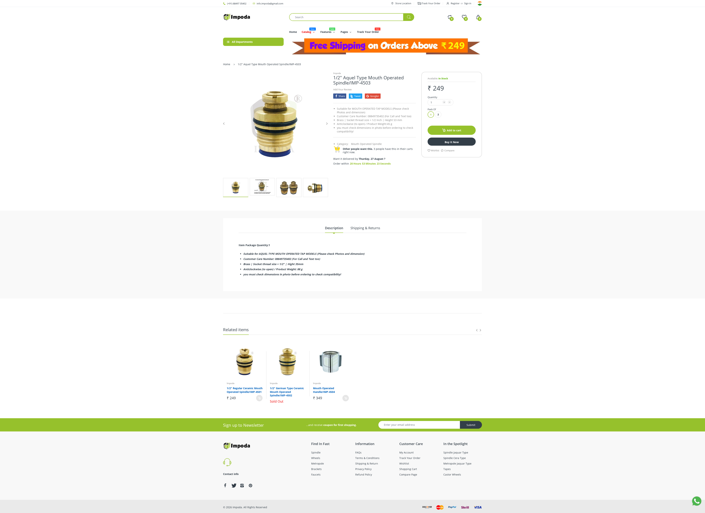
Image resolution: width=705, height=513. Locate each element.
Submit (471, 425)
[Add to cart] (259, 398)
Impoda (337, 73)
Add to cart (454, 130)
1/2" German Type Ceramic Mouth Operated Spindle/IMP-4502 (287, 391)
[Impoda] (237, 17)
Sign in (467, 3)
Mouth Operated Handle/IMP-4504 (324, 390)
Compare (449, 150)
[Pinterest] (250, 485)
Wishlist (435, 150)
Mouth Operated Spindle (366, 144)
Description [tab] (334, 228)
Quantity (432, 97)
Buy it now (452, 142)
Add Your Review (342, 89)
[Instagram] (242, 485)
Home (226, 64)
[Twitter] (234, 485)
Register (455, 3)
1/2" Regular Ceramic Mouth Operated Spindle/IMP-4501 (245, 390)
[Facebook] (225, 485)
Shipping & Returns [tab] (365, 228)
